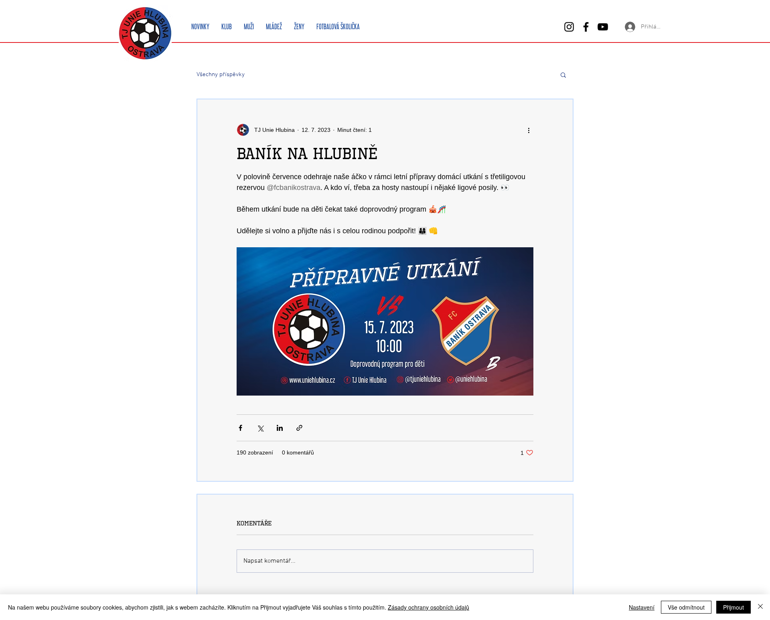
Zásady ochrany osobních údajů (428, 607)
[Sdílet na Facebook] (240, 428)
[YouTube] (602, 26)
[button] (563, 74)
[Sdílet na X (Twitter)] (260, 428)
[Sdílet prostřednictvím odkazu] (299, 428)
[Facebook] (586, 26)
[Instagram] (569, 26)
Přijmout (733, 607)
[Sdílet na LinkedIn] (280, 428)
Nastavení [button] (641, 607)
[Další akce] (528, 130)
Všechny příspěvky (221, 74)
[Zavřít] (760, 607)
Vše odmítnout (686, 607)
